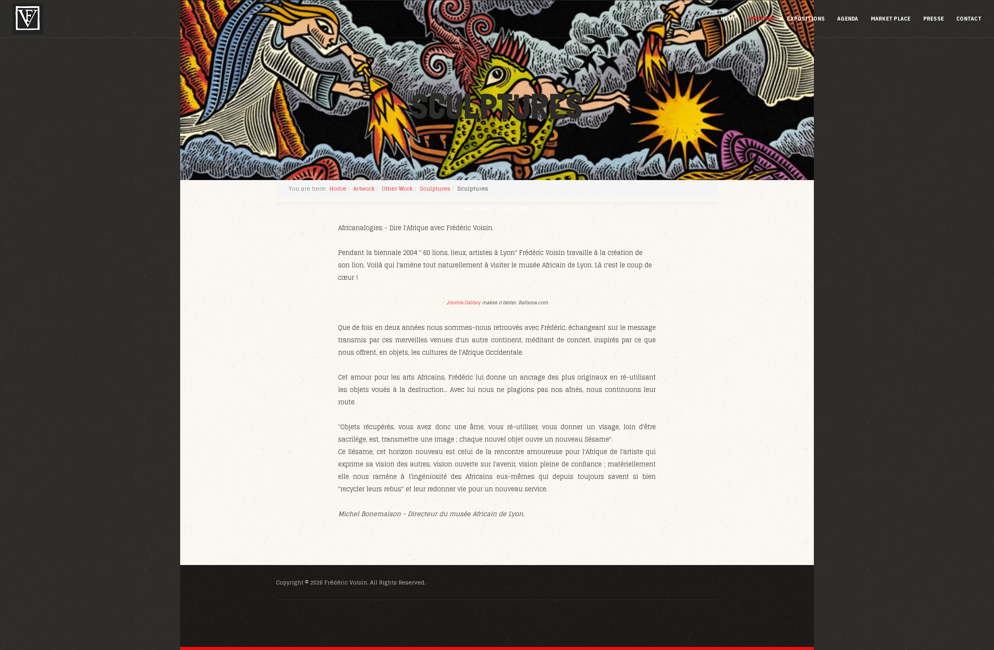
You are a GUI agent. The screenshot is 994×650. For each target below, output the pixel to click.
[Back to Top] (969, 601)
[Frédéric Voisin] (27, 19)
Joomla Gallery (464, 302)
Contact (969, 18)
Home (728, 18)
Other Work (397, 188)
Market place (891, 18)
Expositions (806, 18)
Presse (933, 18)
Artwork (761, 18)
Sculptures (435, 188)
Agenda (847, 18)
